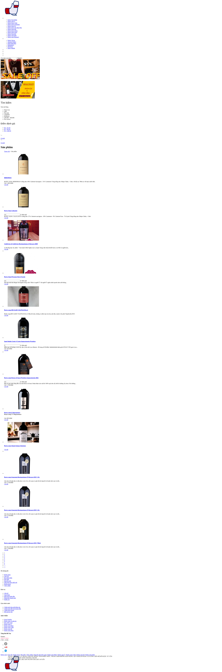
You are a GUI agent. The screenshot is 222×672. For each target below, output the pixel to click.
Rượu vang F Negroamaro (12, 412)
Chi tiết (3, 138)
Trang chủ (7, 151)
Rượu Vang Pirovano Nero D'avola (14, 277)
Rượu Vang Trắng (13, 31)
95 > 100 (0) (7, 131)
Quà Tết (6, 49)
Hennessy (10, 46)
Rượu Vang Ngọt (12, 32)
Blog (5, 55)
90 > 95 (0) (7, 128)
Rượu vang (4, 654)
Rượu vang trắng (90, 654)
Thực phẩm (30, 654)
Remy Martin (11, 48)
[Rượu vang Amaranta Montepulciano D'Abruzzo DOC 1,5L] (23, 473)
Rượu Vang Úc (12, 26)
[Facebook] (5, 645)
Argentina (7, 114)
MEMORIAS (7, 178)
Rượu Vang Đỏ (12, 34)
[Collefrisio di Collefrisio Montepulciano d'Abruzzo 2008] (23, 240)
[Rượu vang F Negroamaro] (23, 409)
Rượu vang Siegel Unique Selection (15, 446)
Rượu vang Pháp (52, 654)
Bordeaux (7, 116)
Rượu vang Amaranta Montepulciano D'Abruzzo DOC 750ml (22, 543)
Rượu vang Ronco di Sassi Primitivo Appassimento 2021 (21, 378)
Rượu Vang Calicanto (10, 210)
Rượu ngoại (16, 654)
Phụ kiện (6, 113)
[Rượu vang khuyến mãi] (111, 69)
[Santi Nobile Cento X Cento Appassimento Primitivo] (23, 337)
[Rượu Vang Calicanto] (23, 207)
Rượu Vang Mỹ (12, 29)
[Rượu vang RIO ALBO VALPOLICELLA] (23, 306)
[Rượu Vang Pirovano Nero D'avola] (23, 273)
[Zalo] (5, 652)
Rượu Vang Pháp (12, 20)
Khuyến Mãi (7, 53)
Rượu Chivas (11, 40)
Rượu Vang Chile (12, 23)
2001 (5, 111)
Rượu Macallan (12, 43)
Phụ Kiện (6, 51)
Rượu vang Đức (12, 35)
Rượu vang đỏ (81, 654)
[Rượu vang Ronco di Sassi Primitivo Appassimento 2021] (23, 374)
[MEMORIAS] (23, 174)
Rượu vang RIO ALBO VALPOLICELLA (16, 310)
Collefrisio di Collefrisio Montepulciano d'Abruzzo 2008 (21, 244)
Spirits (5, 38)
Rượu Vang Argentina (14, 24)
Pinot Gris (7, 110)
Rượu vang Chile (71, 654)
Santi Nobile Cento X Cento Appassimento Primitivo (20, 341)
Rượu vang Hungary (13, 37)
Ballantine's (11, 45)
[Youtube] (5, 648)
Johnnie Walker (12, 42)
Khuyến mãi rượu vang (40, 654)
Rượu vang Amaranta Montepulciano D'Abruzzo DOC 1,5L (22, 477)
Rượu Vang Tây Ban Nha (15, 27)
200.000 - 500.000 (9, 117)
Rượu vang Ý (11, 21)
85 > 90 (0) (7, 129)
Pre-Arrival (7, 119)
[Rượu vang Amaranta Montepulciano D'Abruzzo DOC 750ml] (23, 539)
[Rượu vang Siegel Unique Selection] (23, 442)
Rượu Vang (7, 18)
